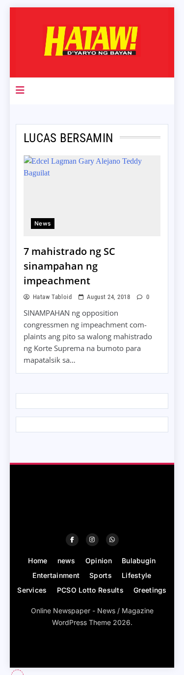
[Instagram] (92, 539)
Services (32, 590)
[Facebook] (72, 539)
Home (37, 560)
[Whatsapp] (112, 539)
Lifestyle (137, 575)
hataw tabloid (52, 296)
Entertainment (55, 575)
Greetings (150, 590)
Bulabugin (139, 560)
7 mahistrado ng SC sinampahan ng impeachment (69, 266)
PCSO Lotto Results (90, 590)
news (42, 223)
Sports (100, 575)
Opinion (98, 560)
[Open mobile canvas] (20, 90)
